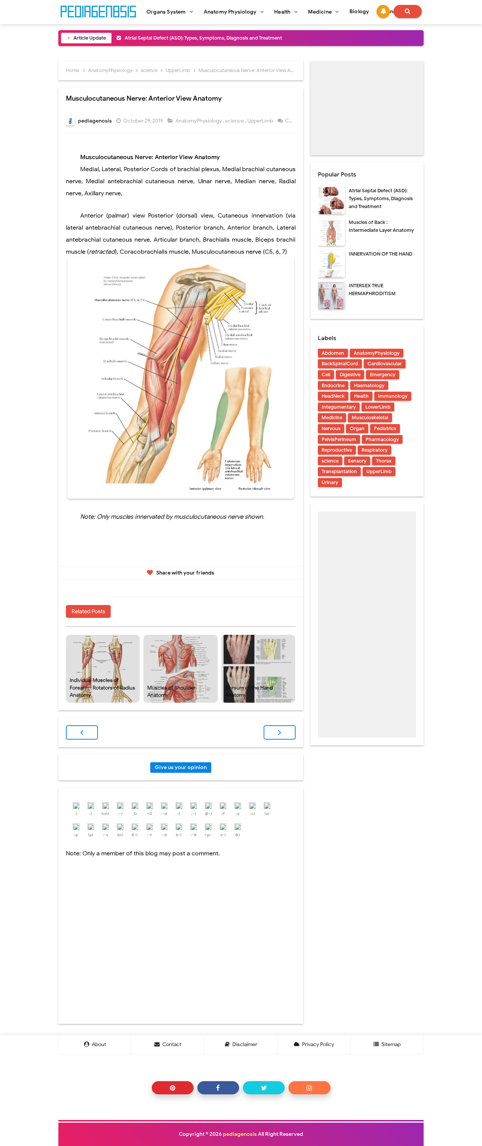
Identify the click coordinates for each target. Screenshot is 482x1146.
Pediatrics (385, 428)
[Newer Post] (82, 732)
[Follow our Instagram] (309, 1087)
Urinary (330, 482)
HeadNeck (333, 396)
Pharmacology (382, 439)
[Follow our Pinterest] (173, 1087)
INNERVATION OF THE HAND (380, 254)
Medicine (332, 417)
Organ (357, 428)
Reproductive (337, 450)
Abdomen (333, 353)
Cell (326, 374)
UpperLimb (260, 121)
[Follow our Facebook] (218, 1087)
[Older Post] (280, 732)
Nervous (331, 428)
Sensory (357, 461)
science (235, 121)
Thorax (384, 461)
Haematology (369, 385)
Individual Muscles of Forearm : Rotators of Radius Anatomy (102, 687)
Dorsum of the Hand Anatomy (249, 692)
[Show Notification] (383, 11)
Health (361, 396)
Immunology (392, 396)
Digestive (350, 374)
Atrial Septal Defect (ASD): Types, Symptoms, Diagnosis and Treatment (203, 38)
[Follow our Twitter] (264, 1087)
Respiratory (374, 450)
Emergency (382, 374)
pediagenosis (240, 1134)
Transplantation (339, 471)
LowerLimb (377, 407)
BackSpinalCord (340, 363)
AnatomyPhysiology (199, 121)
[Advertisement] (367, 108)
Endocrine (333, 385)
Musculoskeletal (370, 417)
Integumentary (339, 407)
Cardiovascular (385, 363)
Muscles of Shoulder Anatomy (171, 692)
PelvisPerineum (339, 439)
